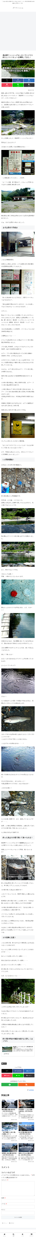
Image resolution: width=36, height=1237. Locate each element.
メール (4, 1203)
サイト (3, 1209)
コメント (4, 1180)
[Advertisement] (18, 32)
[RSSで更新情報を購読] (26, 1084)
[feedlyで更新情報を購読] (9, 1084)
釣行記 (4, 1063)
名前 (3, 1198)
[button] (29, 85)
